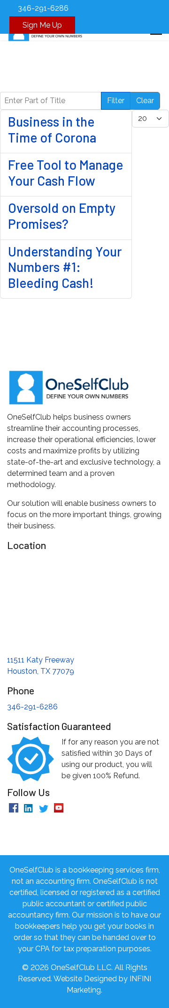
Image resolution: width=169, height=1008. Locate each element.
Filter (115, 100)
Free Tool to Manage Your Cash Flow (65, 172)
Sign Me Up (42, 25)
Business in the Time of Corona (52, 129)
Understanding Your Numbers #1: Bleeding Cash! (65, 267)
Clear (145, 100)
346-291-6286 (43, 8)
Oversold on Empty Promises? (61, 216)
